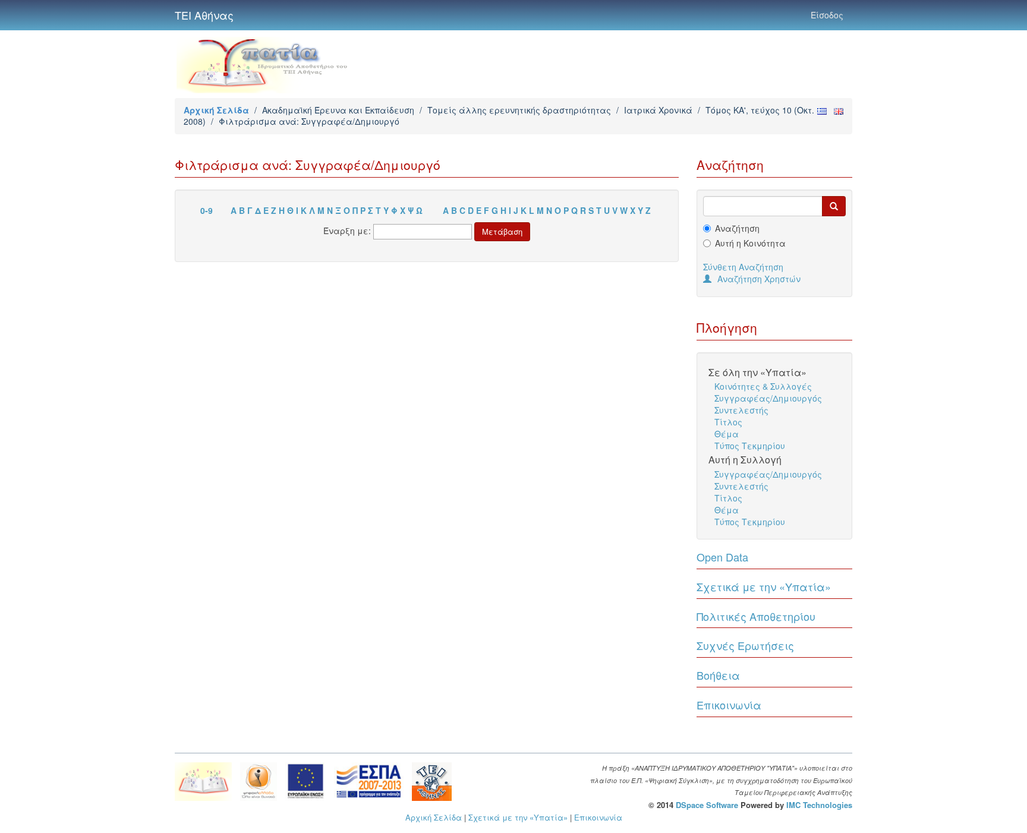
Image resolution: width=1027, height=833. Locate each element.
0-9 (206, 210)
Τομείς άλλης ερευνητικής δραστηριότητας (519, 110)
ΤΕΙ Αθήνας (204, 15)
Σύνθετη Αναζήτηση (743, 267)
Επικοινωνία (729, 704)
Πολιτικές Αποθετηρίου (756, 616)
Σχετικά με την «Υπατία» (764, 586)
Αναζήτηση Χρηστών (759, 279)
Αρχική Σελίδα (216, 110)
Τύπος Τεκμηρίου (749, 446)
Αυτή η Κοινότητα (750, 243)
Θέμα (726, 434)
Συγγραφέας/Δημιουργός (768, 398)
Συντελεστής (741, 410)
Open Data (722, 556)
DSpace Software (707, 804)
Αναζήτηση (737, 228)
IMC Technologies (819, 804)
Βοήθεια (718, 675)
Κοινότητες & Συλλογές (763, 386)
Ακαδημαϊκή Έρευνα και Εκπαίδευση (338, 110)
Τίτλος (728, 422)
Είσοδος (827, 15)
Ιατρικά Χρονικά (658, 110)
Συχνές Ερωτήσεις (745, 645)
